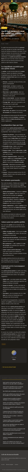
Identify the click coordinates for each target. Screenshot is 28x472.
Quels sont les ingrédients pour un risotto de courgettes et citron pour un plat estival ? (13, 387)
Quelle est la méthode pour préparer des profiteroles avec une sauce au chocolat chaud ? (13, 442)
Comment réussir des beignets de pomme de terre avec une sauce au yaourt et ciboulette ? (13, 412)
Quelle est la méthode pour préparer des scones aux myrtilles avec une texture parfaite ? (14, 394)
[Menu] (16, 1)
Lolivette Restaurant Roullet (10, 454)
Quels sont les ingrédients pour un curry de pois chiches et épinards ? (14, 433)
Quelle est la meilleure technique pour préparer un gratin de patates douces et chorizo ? (14, 403)
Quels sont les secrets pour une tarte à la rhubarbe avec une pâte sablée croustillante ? (13, 383)
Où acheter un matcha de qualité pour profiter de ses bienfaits (13, 407)
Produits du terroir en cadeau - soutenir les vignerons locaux (13, 416)
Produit (4, 27)
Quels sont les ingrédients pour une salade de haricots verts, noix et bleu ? (13, 425)
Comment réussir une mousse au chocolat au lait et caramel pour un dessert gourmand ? (14, 429)
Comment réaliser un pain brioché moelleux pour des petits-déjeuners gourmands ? (13, 420)
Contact (16, 464)
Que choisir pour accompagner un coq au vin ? (13, 391)
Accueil (2, 43)
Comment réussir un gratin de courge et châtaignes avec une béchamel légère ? (12, 399)
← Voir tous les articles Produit (8, 367)
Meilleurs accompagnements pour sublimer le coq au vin (13, 438)
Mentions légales (9, 464)
